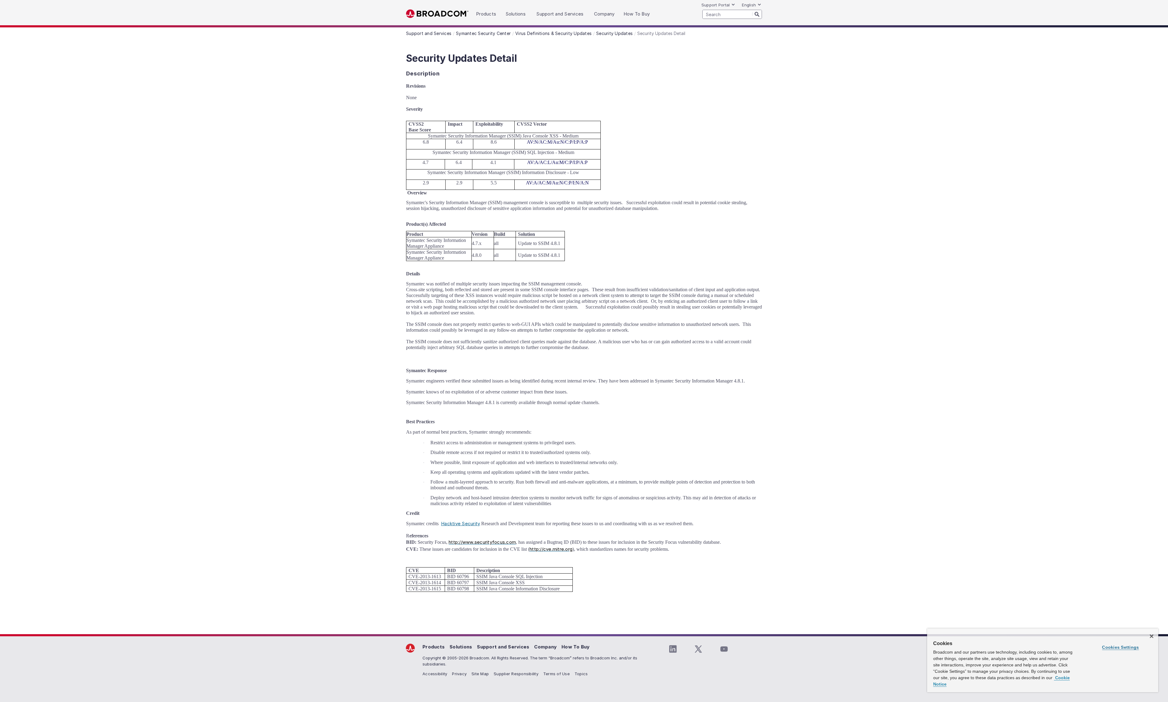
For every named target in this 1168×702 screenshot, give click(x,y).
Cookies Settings (1120, 647)
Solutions (461, 647)
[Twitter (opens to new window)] (698, 649)
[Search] (757, 14)
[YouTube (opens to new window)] (723, 649)
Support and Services (503, 647)
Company (545, 647)
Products (433, 647)
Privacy (459, 673)
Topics (581, 673)
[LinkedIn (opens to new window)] (672, 649)
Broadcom (437, 14)
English (749, 4)
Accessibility (434, 673)
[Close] (1151, 636)
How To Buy (575, 647)
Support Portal (715, 4)
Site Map (480, 673)
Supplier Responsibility (516, 673)
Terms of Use (556, 673)
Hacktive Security (460, 523)
